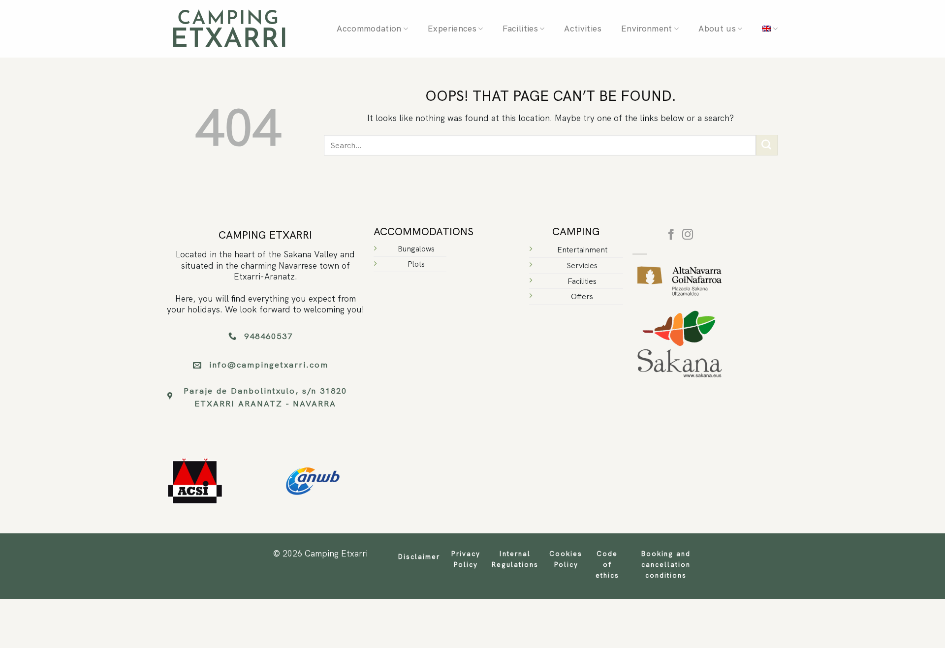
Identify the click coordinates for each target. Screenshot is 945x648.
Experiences (452, 28)
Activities (582, 28)
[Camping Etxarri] (228, 29)
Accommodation (369, 28)
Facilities (520, 28)
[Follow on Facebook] (671, 235)
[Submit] (767, 145)
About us (717, 28)
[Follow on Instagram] (687, 235)
